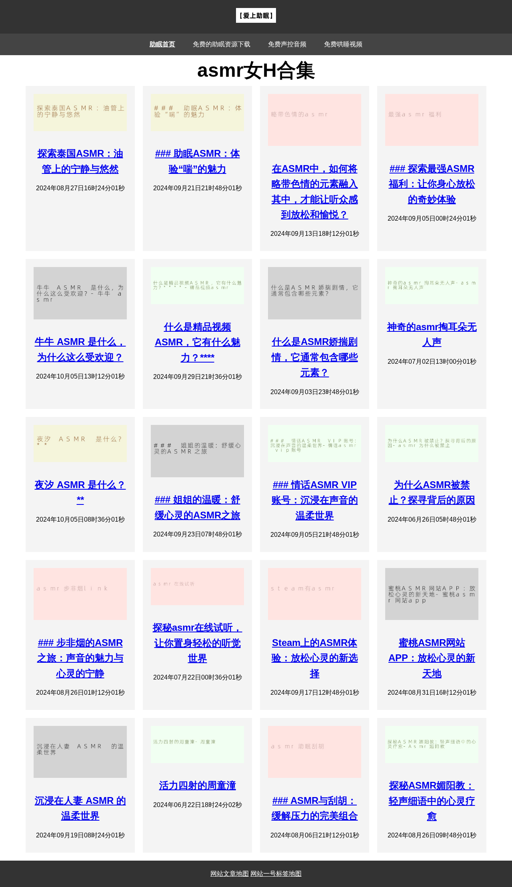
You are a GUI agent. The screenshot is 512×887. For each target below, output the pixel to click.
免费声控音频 (287, 44)
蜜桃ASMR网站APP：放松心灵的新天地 (431, 658)
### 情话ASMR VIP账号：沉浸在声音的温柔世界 (315, 500)
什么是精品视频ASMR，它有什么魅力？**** (197, 342)
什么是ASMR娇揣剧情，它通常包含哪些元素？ (315, 357)
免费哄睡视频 (343, 44)
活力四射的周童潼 (197, 785)
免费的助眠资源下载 (221, 44)
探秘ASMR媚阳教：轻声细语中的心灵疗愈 (432, 800)
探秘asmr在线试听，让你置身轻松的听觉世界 (197, 643)
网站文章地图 (229, 873)
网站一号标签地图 (276, 873)
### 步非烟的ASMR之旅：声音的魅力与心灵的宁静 (80, 658)
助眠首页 (162, 44)
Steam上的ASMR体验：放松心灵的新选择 (315, 658)
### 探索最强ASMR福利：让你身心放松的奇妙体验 (432, 184)
